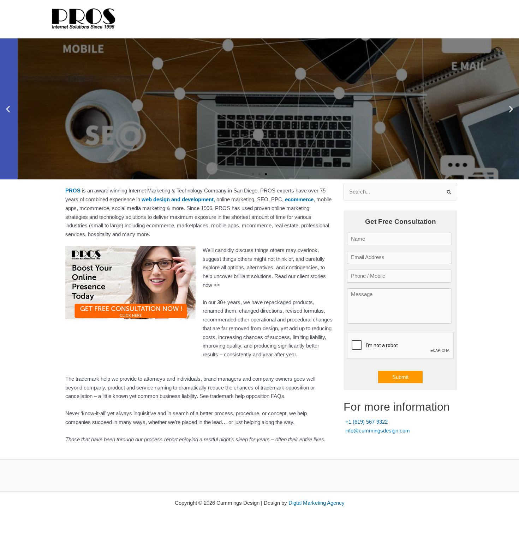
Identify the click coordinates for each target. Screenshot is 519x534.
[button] (8, 109)
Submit (400, 377)
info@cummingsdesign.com (377, 431)
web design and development (178, 199)
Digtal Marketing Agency (316, 503)
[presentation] (400, 346)
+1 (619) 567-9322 (366, 422)
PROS (72, 191)
